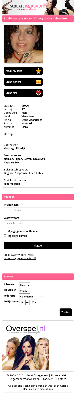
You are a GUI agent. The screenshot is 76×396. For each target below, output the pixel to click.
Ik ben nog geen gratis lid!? (20, 258)
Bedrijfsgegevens (37, 375)
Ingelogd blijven (16, 235)
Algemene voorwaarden (25, 379)
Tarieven (48, 379)
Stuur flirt (11, 92)
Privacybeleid (59, 375)
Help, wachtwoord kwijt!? (19, 254)
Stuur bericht (13, 81)
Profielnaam (11, 204)
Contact (61, 379)
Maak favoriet (14, 70)
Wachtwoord (11, 217)
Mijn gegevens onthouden (22, 231)
